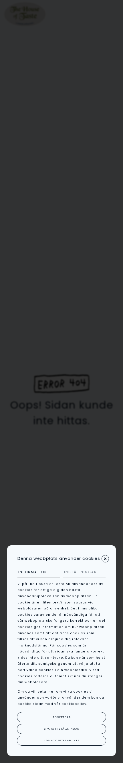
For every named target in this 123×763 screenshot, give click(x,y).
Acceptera (62, 717)
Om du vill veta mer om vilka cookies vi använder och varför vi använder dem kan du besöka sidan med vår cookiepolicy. (60, 697)
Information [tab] (32, 572)
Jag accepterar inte (61, 740)
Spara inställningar (62, 729)
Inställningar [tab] (80, 572)
